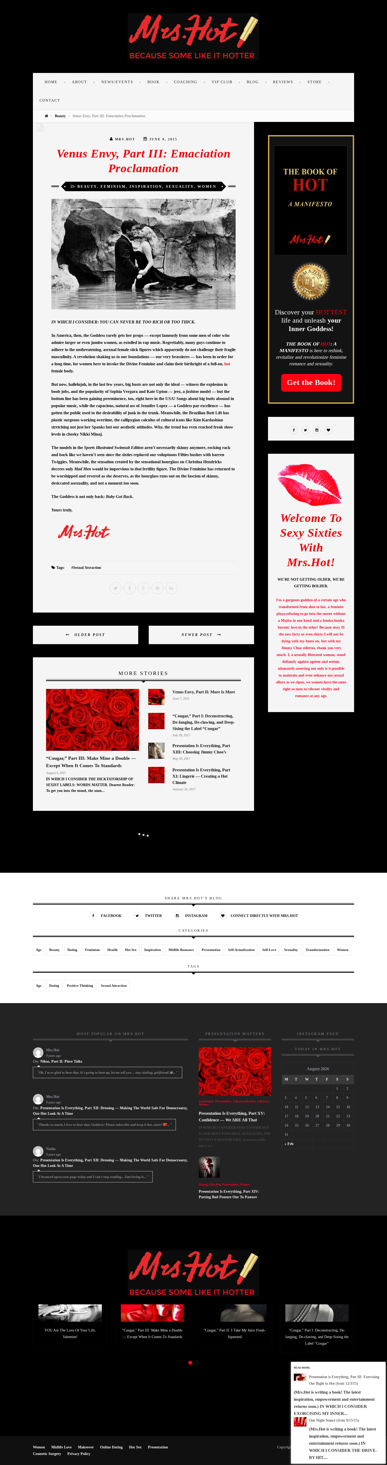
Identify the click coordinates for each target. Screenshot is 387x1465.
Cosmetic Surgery (47, 1454)
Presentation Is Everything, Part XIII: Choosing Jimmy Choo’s (201, 748)
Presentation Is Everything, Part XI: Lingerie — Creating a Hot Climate (201, 776)
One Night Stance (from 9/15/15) (334, 1420)
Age (39, 950)
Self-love (269, 950)
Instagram (195, 916)
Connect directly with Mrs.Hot (264, 916)
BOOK (153, 82)
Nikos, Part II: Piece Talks (61, 1061)
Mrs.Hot (125, 139)
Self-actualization (241, 950)
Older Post (89, 635)
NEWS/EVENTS (117, 82)
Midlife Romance (181, 950)
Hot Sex (131, 950)
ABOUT (79, 82)
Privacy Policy (78, 1454)
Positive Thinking (80, 986)
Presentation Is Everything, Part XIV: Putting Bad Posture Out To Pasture (229, 1194)
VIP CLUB (222, 82)
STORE (314, 82)
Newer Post (198, 635)
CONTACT (49, 100)
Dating (72, 950)
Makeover (86, 1447)
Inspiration (146, 187)
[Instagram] (317, 430)
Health (112, 950)
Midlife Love (61, 1447)
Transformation (317, 950)
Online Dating (111, 1447)
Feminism (113, 187)
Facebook (111, 916)
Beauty (60, 116)
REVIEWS (283, 82)
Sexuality (180, 187)
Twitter (153, 916)
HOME (51, 82)
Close (382, 1365)
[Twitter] (305, 430)
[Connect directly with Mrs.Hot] (329, 430)
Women (206, 187)
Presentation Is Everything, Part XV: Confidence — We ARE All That (232, 1116)
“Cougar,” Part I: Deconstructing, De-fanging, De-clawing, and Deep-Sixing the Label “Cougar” (203, 722)
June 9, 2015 (163, 139)
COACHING (185, 82)
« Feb (289, 1144)
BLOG (253, 82)
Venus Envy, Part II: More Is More (203, 692)
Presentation (211, 950)
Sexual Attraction (87, 568)
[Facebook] (294, 430)
